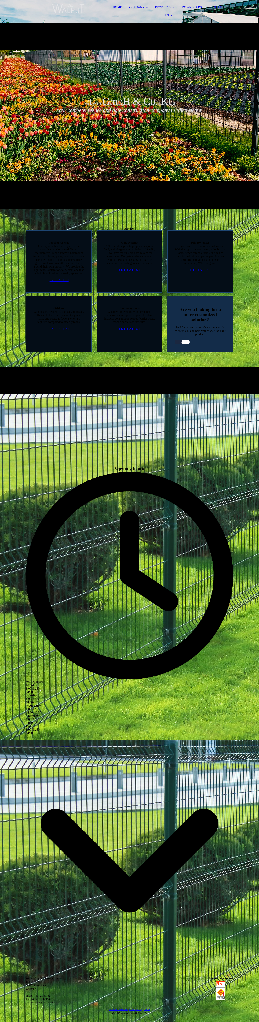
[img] (59, 13)
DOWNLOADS (192, 7)
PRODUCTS (163, 7)
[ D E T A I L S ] (59, 280)
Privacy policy (135, 1009)
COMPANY (137, 7)
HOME (117, 7)
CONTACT (216, 7)
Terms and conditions (118, 1009)
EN (167, 15)
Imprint (147, 1009)
